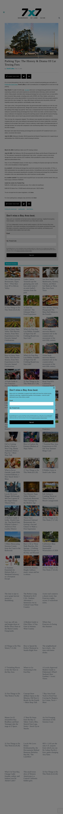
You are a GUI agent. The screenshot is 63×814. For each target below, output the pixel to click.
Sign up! (31, 422)
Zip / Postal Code (14, 407)
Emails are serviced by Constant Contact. (39, 417)
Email (11, 400)
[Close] (54, 388)
